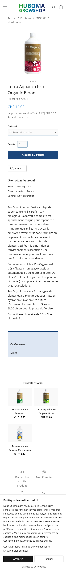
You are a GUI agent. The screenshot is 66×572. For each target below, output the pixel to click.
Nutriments (15, 22)
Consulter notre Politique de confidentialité (26, 546)
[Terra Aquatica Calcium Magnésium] (20, 433)
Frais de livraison (18, 117)
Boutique (25, 18)
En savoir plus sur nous (16, 550)
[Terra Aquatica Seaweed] (20, 397)
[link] (33, 565)
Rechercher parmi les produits (22, 481)
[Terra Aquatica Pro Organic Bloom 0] (33, 53)
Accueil (12, 18)
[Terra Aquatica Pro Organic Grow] (46, 397)
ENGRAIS (41, 18)
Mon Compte (44, 477)
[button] (5, 7)
